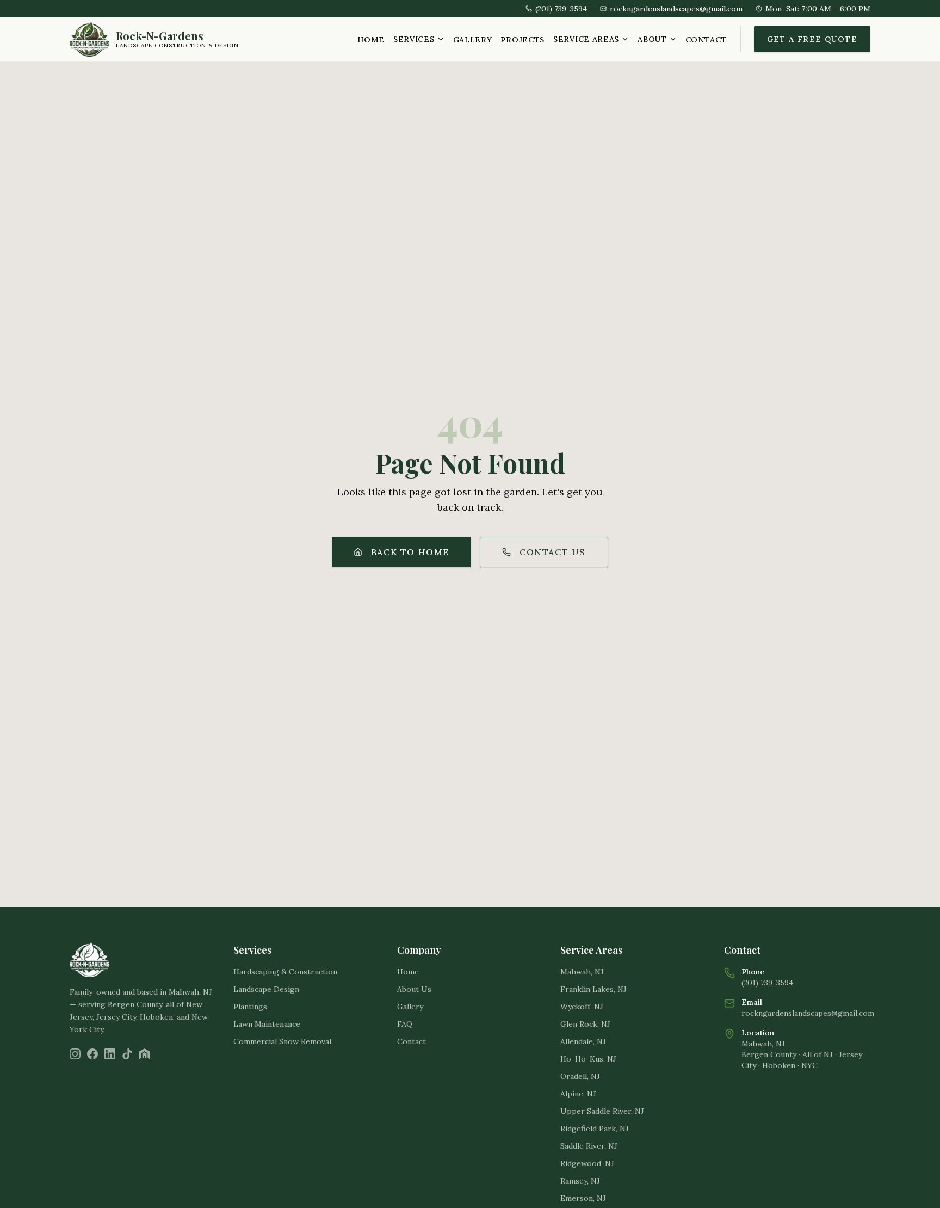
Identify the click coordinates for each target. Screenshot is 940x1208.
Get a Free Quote (812, 39)
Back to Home (410, 552)
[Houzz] (144, 1053)
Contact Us (553, 552)
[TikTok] (127, 1053)
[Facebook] (92, 1053)
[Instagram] (75, 1053)
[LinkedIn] (109, 1053)
